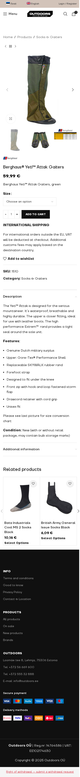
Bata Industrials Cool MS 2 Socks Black (17, 527)
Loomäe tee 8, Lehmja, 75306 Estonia (30, 660)
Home (8, 37)
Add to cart (36, 214)
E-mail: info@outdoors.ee (20, 681)
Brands (8, 640)
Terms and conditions (18, 578)
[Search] (65, 14)
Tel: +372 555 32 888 (18, 674)
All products (11, 619)
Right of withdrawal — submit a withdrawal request (40, 772)
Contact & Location (17, 599)
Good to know (13, 585)
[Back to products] (10, 46)
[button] (7, 90)
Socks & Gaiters (49, 37)
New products (13, 633)
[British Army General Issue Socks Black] (58, 498)
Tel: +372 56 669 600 (18, 667)
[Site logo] (40, 14)
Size (6, 194)
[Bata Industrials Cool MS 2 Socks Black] (21, 498)
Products (24, 37)
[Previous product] (5, 46)
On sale (8, 626)
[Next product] (15, 46)
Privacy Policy (12, 592)
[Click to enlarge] (10, 118)
